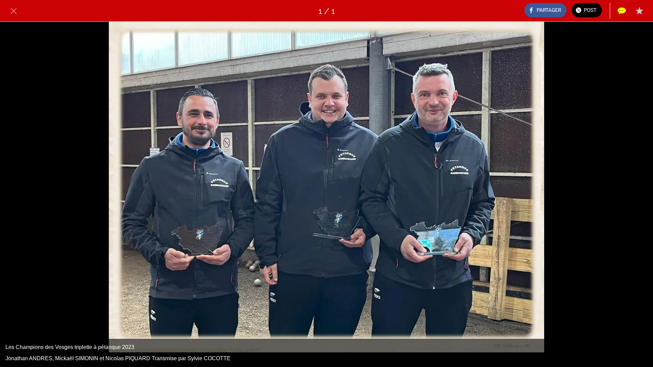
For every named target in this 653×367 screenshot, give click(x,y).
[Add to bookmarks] (639, 11)
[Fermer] (14, 11)
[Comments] (622, 11)
